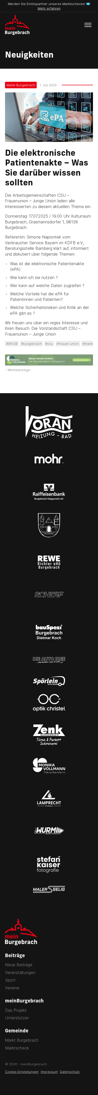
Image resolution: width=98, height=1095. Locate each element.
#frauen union (68, 344)
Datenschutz (70, 1072)
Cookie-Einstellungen (22, 1072)
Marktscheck (17, 1047)
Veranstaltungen (20, 972)
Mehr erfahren (49, 8)
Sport (10, 980)
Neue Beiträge (18, 964)
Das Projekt (16, 1010)
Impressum (49, 1072)
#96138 (12, 344)
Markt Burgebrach (21, 85)
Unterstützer (17, 1017)
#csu (49, 344)
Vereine (12, 987)
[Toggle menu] (88, 25)
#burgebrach (31, 344)
